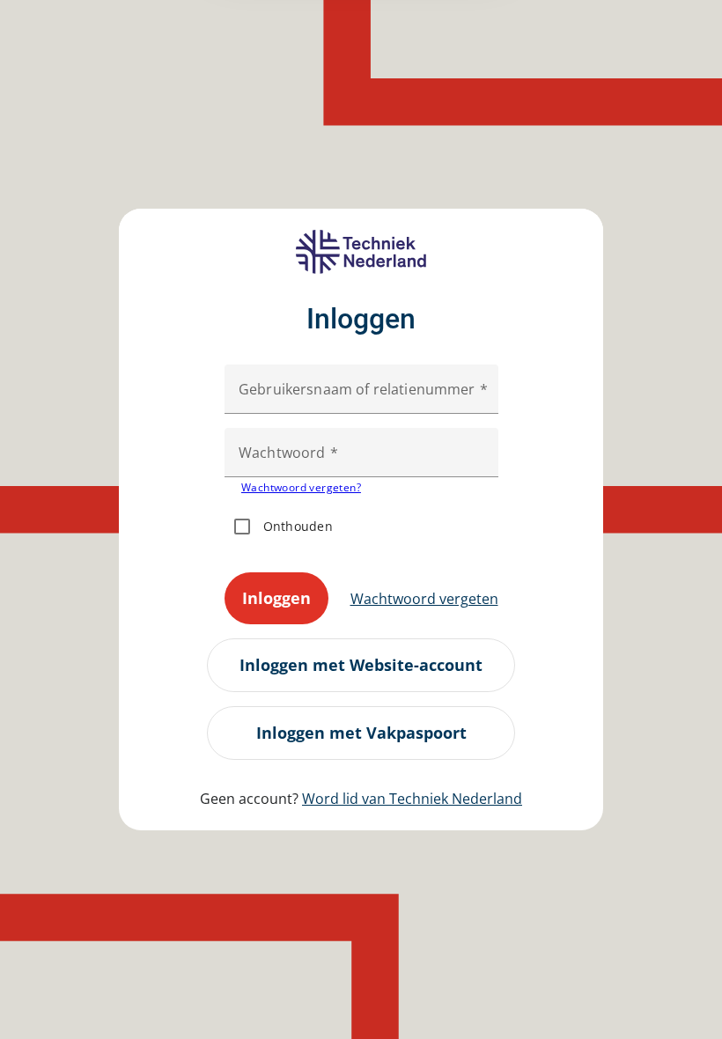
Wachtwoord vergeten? (301, 487)
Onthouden (298, 526)
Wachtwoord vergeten (424, 598)
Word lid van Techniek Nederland (412, 798)
